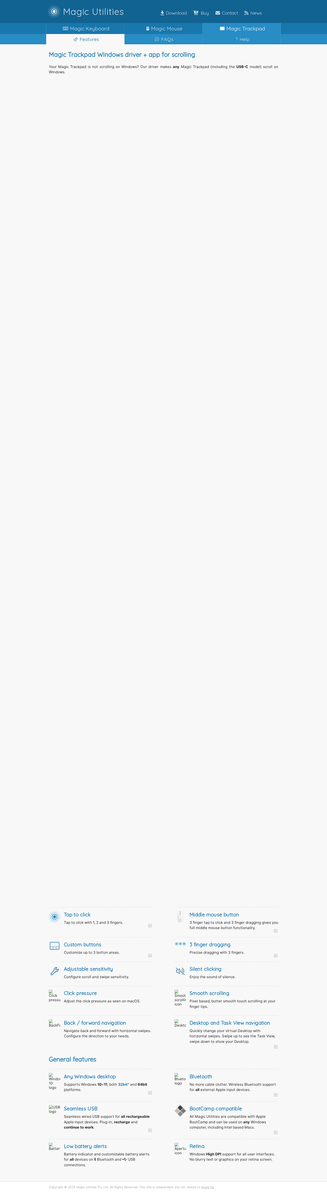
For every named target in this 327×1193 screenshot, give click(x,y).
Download (176, 13)
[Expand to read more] (108, 926)
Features (89, 39)
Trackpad (245, 28)
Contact (230, 13)
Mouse (166, 28)
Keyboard (89, 28)
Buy (205, 13)
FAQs (167, 39)
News (256, 13)
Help (245, 39)
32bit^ (123, 1084)
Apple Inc (207, 1187)
